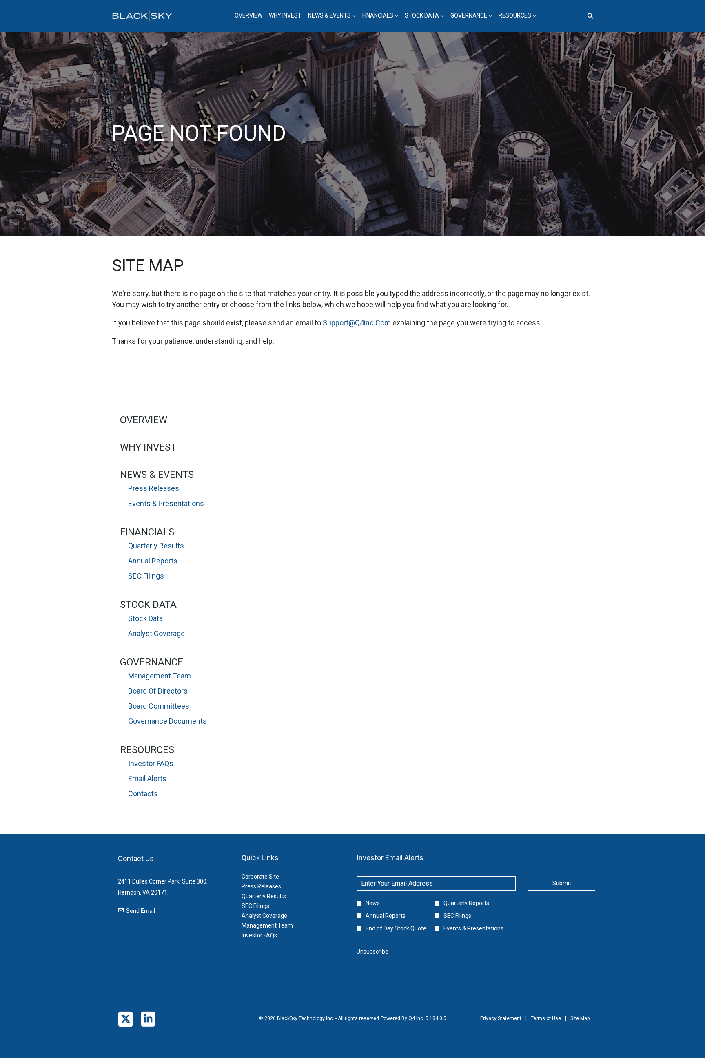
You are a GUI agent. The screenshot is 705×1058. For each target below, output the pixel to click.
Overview (143, 420)
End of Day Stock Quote (396, 928)
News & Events (157, 474)
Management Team (159, 675)
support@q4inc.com (357, 322)
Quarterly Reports (466, 903)
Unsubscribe (372, 951)
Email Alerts (147, 778)
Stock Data (148, 604)
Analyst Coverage (156, 633)
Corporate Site (270, 876)
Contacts (143, 793)
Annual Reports (152, 561)
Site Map (580, 1024)
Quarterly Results (156, 545)
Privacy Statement (500, 1024)
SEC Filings (146, 576)
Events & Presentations (166, 503)
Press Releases (153, 488)
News (373, 903)
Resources (147, 749)
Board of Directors (158, 691)
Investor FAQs (150, 763)
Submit (561, 883)
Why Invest (148, 447)
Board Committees (158, 706)
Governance (151, 662)
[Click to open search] (588, 16)
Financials (147, 532)
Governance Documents (167, 721)
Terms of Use (546, 1024)
